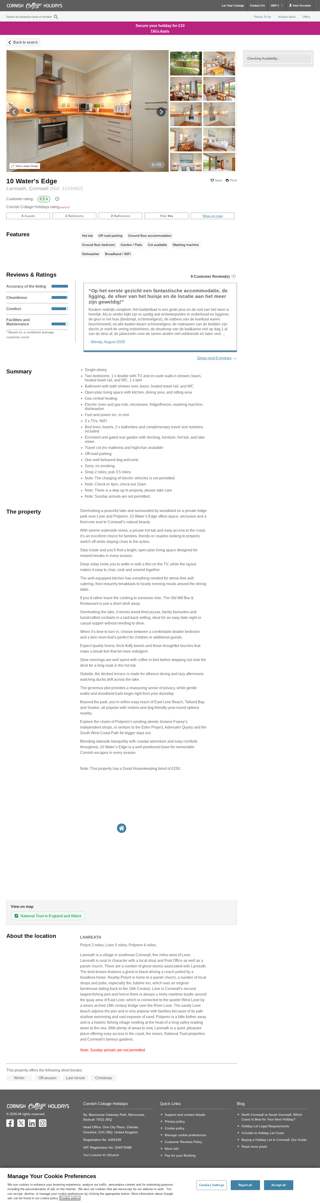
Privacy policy (175, 1121)
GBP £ (275, 5)
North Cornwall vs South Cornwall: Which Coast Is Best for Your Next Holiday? (272, 1117)
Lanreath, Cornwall (44, 188)
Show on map (212, 216)
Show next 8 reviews (214, 358)
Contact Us (257, 5)
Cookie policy (174, 1128)
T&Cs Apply (160, 31)
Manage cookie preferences (185, 1135)
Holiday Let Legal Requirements (265, 1126)
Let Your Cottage (233, 5)
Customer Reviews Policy (183, 1142)
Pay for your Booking (180, 1155)
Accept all (278, 1185)
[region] (160, 1185)
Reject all (245, 1185)
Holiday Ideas (287, 17)
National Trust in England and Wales (51, 916)
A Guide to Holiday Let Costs (263, 1133)
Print (233, 180)
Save (218, 180)
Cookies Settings (211, 1185)
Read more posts (254, 1146)
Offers (306, 17)
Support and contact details (185, 1115)
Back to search (25, 42)
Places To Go (262, 17)
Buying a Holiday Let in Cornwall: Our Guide (274, 1140)
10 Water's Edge (31, 181)
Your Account (301, 5)
